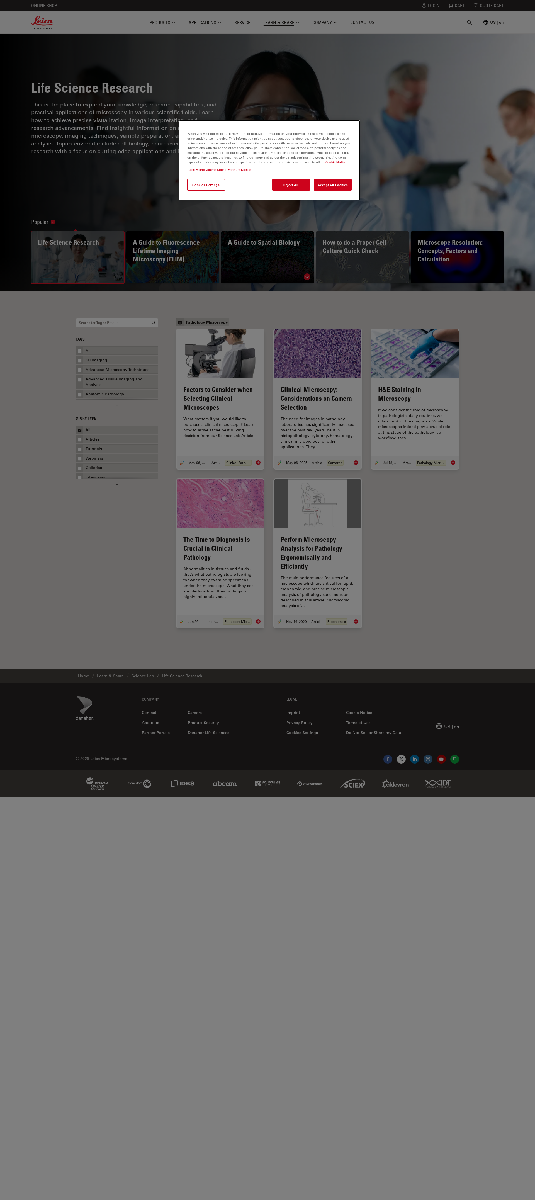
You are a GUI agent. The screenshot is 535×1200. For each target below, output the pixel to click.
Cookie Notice (335, 162)
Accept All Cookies (333, 185)
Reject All (290, 185)
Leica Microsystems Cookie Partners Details (219, 169)
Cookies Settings (206, 185)
